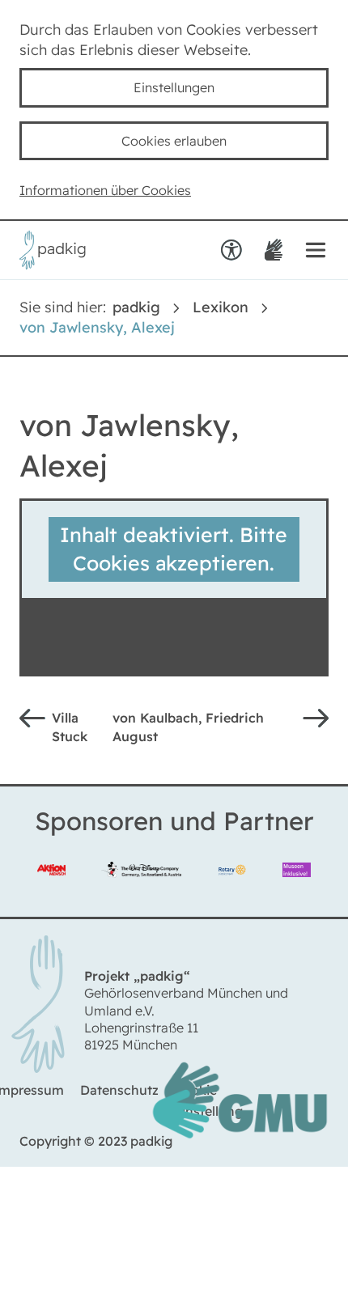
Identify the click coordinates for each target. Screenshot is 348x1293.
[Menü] (316, 252)
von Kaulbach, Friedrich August (196, 731)
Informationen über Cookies (114, 192)
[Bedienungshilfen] (230, 252)
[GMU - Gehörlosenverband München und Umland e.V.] (240, 1150)
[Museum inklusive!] (296, 876)
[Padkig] (52, 266)
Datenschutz (121, 1105)
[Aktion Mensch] (51, 876)
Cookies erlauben (174, 141)
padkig (136, 309)
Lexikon (220, 309)
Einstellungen (174, 88)
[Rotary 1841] (232, 876)
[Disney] (141, 876)
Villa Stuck (71, 731)
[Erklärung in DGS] (273, 252)
